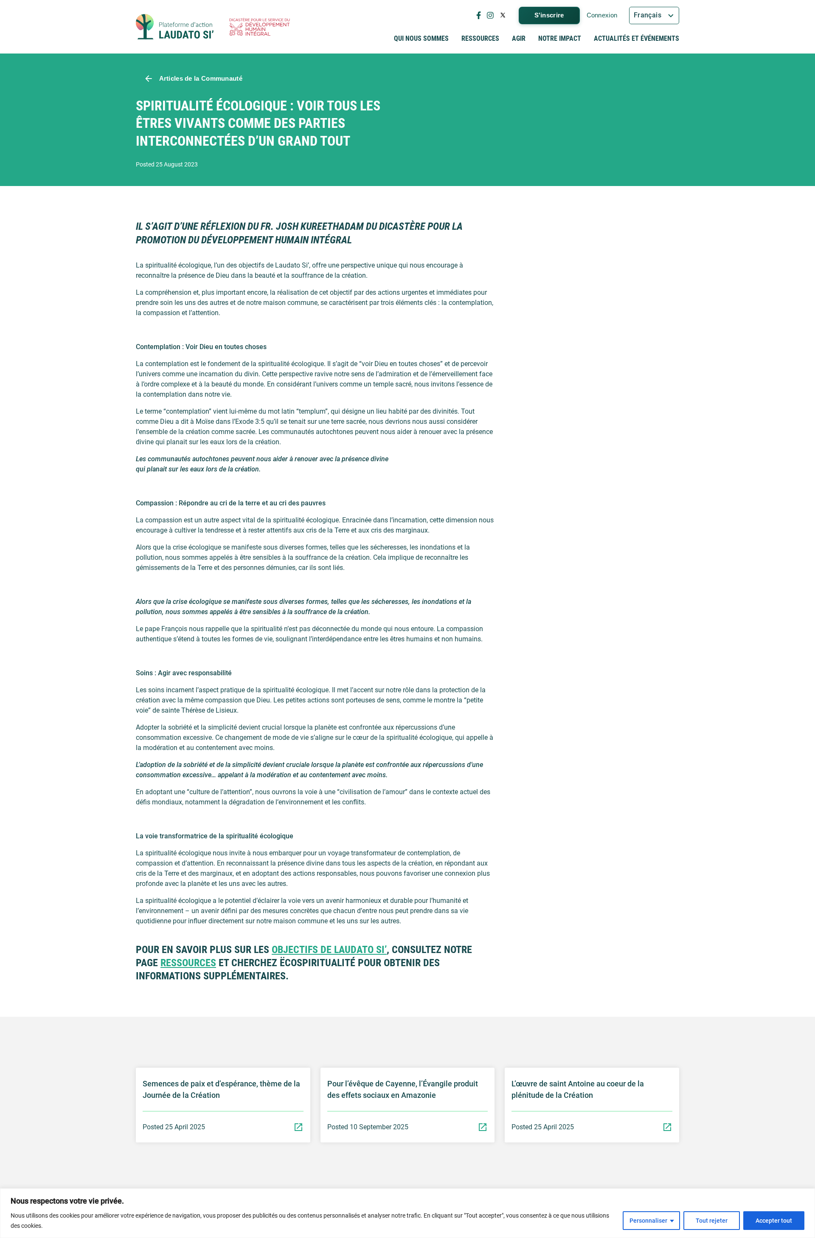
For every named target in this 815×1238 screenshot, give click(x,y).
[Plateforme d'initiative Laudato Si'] (175, 26)
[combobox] (654, 15)
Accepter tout (774, 1220)
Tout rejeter (712, 1220)
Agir (519, 38)
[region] (407, 1213)
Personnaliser (648, 1220)
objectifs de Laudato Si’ (329, 950)
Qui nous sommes (421, 38)
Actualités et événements (636, 38)
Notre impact (559, 38)
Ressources (480, 38)
